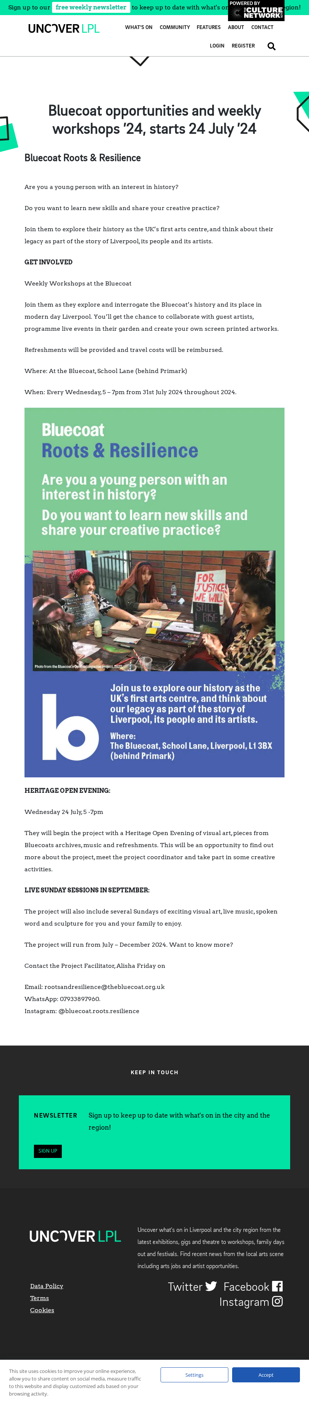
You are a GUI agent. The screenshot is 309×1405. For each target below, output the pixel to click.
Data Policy (46, 1286)
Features (209, 28)
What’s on (139, 28)
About (236, 28)
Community (175, 28)
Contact (262, 28)
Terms (39, 1298)
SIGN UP (47, 1151)
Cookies (42, 1310)
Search (269, 46)
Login (217, 46)
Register (243, 46)
